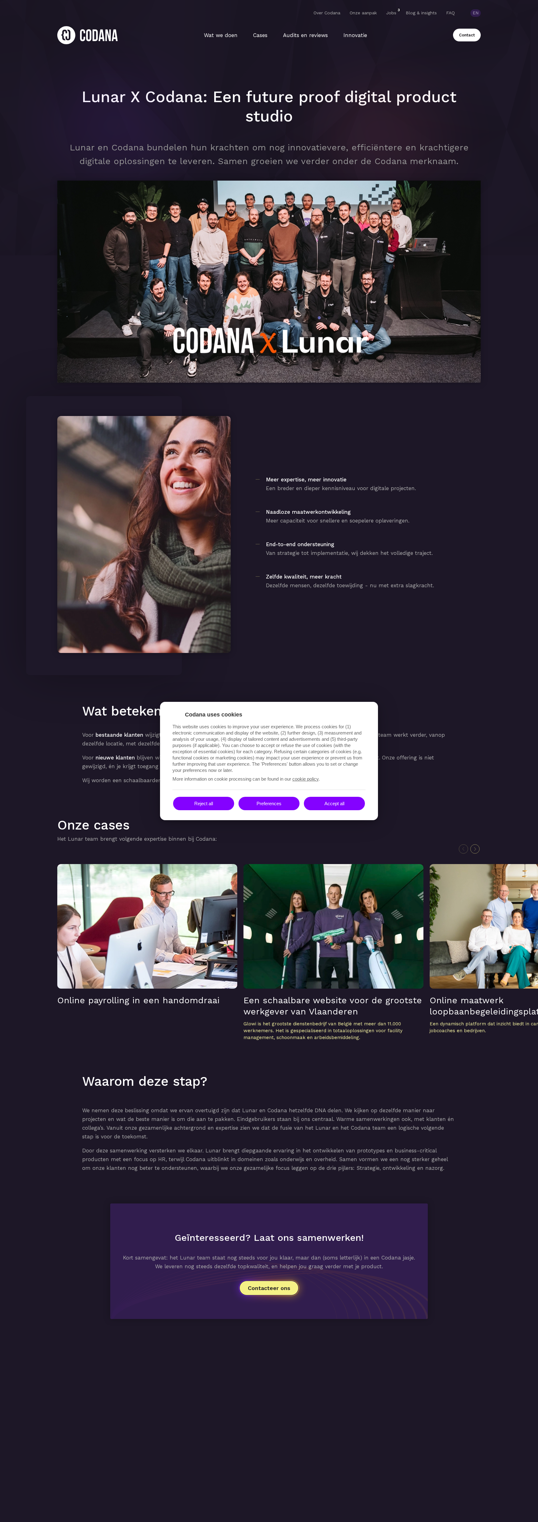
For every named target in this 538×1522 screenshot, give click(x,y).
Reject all (203, 803)
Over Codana (327, 12)
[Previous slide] (463, 849)
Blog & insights (421, 12)
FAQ (450, 12)
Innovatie (355, 35)
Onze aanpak (363, 12)
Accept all (334, 803)
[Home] (87, 35)
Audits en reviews (305, 35)
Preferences (269, 803)
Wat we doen (221, 35)
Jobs (391, 12)
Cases (260, 35)
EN (476, 12)
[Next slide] (475, 849)
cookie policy (305, 779)
